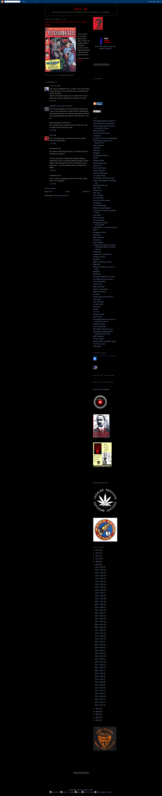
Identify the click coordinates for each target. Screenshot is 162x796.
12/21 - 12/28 (99, 570)
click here (96, 483)
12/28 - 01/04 (99, 567)
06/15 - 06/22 (99, 644)
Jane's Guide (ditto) (99, 281)
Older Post (86, 191)
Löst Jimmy (53, 86)
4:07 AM (53, 184)
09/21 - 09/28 (99, 607)
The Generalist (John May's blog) (103, 178)
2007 (97, 709)
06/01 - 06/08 (99, 650)
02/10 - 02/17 (99, 690)
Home (67, 191)
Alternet (95, 309)
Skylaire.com (97, 190)
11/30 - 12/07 (99, 578)
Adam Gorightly (98, 242)
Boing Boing (97, 252)
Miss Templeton (98, 195)
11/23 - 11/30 (99, 581)
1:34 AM (53, 143)
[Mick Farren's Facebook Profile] (95, 360)
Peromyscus (97, 240)
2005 (97, 714)
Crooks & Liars (98, 284)
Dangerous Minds (98, 160)
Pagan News (97, 346)
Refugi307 (96, 153)
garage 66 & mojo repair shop (59, 106)
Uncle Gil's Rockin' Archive (101, 200)
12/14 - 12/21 (99, 573)
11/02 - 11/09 (99, 590)
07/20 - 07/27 (99, 633)
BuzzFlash (96, 259)
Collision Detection (99, 170)
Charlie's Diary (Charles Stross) (103, 297)
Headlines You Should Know (102, 254)
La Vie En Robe (98, 304)
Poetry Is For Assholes (100, 289)
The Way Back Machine (100, 155)
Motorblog (96, 271)
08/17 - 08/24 (99, 621)
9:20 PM (53, 130)
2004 (97, 717)
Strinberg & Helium (99, 257)
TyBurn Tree (97, 165)
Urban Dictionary (98, 302)
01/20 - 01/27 (99, 699)
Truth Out (96, 312)
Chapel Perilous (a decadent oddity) (104, 341)
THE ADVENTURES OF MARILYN (104, 121)
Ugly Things (97, 188)
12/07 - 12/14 (99, 575)
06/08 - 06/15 (99, 647)
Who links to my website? (101, 389)
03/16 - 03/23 (99, 676)
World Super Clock (99, 130)
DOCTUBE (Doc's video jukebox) (103, 123)
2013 (97, 550)
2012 (97, 553)
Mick (51, 135)
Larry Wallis (97, 215)
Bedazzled (96, 264)
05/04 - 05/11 (99, 662)
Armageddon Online (99, 232)
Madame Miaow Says (100, 163)
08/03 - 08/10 (99, 627)
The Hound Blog (98, 198)
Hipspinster (96, 148)
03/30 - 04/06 (99, 673)
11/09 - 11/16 (99, 587)
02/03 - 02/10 (99, 693)
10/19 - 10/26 (99, 596)
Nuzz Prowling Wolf (99, 326)
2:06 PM (53, 101)
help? (109, 792)
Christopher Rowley (99, 175)
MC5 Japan (96, 193)
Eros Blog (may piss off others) (103, 279)
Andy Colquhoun (98, 145)
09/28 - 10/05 (99, 604)
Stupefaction (97, 235)
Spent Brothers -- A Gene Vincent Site (105, 227)
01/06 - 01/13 (99, 705)
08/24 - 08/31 (99, 619)
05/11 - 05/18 (99, 659)
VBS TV (95, 230)
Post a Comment (50, 188)
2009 (97, 561)
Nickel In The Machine (100, 173)
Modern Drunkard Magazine (102, 208)
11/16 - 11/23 (99, 584)
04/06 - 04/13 (99, 670)
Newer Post (48, 191)
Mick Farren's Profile (98, 355)
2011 (97, 556)
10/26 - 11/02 (99, 593)
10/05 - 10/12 (99, 601)
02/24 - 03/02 (99, 685)
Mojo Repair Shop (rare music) (103, 329)
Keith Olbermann (98, 237)
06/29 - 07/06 (99, 642)
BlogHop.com (86, 790)
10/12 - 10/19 (99, 598)
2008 (97, 564)
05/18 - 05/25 (99, 656)
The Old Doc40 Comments (101, 133)
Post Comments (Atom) (61, 195)
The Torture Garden (99, 344)
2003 (97, 720)
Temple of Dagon (98, 339)
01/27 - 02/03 (99, 696)
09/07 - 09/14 (99, 613)
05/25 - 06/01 (99, 653)
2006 (97, 711)
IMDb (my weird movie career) (102, 262)
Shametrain (96, 307)
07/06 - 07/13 (99, 639)
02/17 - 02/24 (99, 688)
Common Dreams (98, 218)
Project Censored (98, 287)
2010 (97, 559)
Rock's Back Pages (99, 168)
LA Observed (97, 203)
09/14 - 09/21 (99, 610)
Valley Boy (96, 150)
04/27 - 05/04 (99, 665)
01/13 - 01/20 (99, 702)
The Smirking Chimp (99, 205)
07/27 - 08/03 (99, 630)
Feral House (97, 299)
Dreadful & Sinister (99, 324)
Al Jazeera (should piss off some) (104, 276)
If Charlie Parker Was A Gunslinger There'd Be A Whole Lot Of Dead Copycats (104, 247)
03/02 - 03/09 (99, 682)
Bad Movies (97, 274)
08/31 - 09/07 (99, 616)
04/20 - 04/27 (99, 667)
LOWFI (95, 158)
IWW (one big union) (99, 292)
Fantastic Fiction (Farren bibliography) (105, 138)
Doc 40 (81, 9)
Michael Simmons (99, 314)
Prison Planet (97, 317)
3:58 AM (53, 170)
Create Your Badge (110, 355)
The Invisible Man (98, 220)
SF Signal (96, 294)
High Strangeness (98, 336)
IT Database (97, 136)
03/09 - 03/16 (99, 679)
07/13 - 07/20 (99, 636)
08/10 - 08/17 (99, 624)
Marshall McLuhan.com (100, 185)
